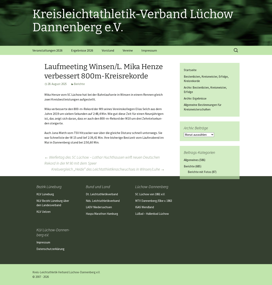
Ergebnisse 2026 (82, 50)
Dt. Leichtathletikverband (102, 194)
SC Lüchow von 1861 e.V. (150, 194)
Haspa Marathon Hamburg (102, 214)
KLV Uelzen (43, 212)
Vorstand (108, 50)
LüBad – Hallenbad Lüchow (152, 214)
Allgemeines (191, 160)
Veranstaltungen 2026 (47, 50)
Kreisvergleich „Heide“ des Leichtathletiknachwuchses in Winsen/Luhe (108, 169)
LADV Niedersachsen (99, 207)
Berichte (79, 84)
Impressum (149, 50)
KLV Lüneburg (45, 194)
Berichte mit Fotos (199, 172)
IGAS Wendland (144, 207)
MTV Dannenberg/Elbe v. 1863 (153, 201)
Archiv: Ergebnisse (195, 98)
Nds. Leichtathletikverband (103, 201)
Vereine (128, 50)
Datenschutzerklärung (50, 249)
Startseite (190, 70)
